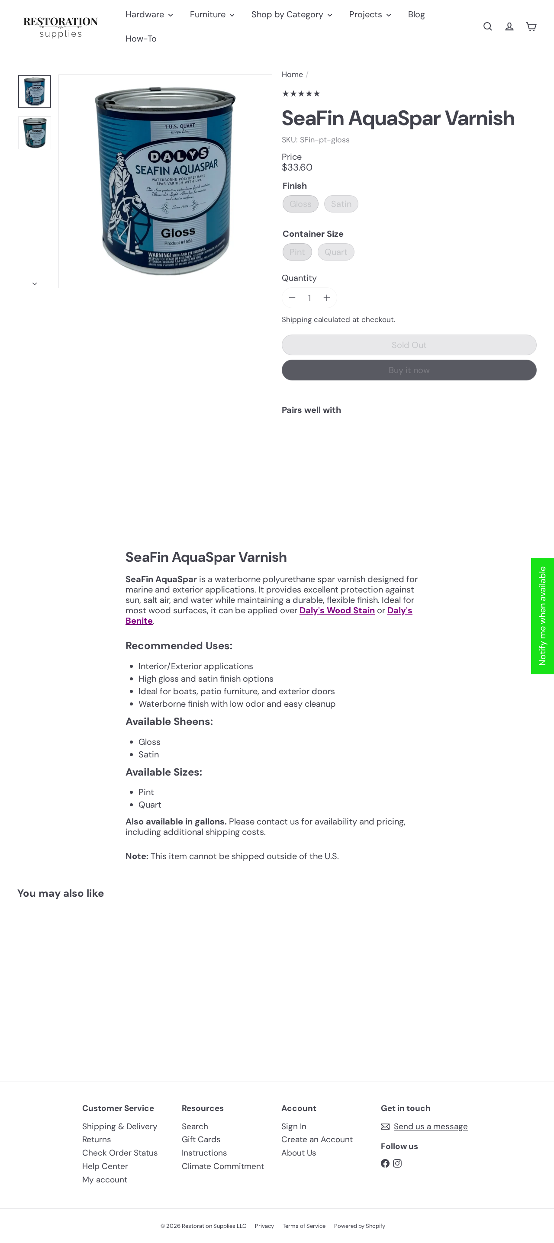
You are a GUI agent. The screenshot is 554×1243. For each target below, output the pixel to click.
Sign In (293, 1126)
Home (292, 75)
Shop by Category (288, 14)
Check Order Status (120, 1152)
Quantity (299, 278)
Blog (416, 14)
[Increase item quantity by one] (326, 297)
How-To (141, 38)
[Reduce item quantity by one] (292, 297)
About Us (298, 1152)
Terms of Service (304, 1226)
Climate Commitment (223, 1166)
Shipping (297, 319)
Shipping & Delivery (120, 1126)
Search (195, 1126)
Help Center (105, 1166)
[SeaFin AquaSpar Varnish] (409, 451)
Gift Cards (201, 1139)
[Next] (34, 281)
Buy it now (409, 370)
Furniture (209, 14)
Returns (96, 1139)
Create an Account (317, 1139)
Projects (366, 14)
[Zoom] (165, 181)
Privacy (264, 1226)
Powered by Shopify (359, 1226)
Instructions (204, 1152)
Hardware (146, 14)
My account (104, 1179)
